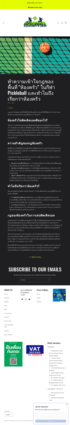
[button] (3, 23)
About (38, 298)
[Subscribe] (48, 280)
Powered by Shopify (32, 420)
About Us (7, 298)
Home (6, 294)
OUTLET (6, 317)
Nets (5, 305)
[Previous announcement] (3, 3)
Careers (39, 301)
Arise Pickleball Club (8, 326)
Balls (5, 309)
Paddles (6, 301)
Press (38, 294)
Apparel (6, 331)
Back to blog (36, 257)
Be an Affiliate (8, 334)
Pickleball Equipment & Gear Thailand (17, 420)
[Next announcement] (67, 3)
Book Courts (8, 321)
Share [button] (11, 108)
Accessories (8, 313)
